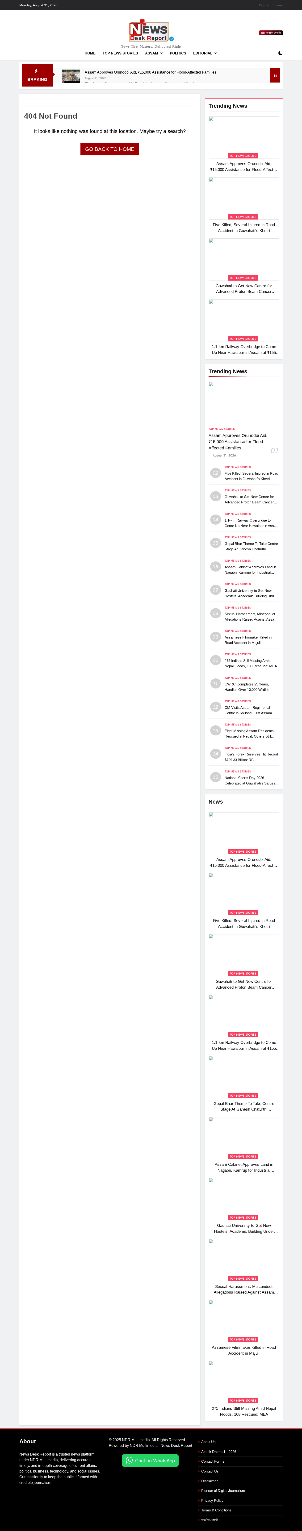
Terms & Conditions (216, 1510)
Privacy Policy (212, 1500)
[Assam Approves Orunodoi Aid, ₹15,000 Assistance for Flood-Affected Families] (71, 75)
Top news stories (120, 53)
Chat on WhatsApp (155, 1460)
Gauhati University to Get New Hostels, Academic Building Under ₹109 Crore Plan (251, 596)
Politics (178, 53)
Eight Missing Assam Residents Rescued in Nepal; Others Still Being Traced (249, 736)
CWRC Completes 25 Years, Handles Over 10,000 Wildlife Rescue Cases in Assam (247, 689)
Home (90, 53)
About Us (208, 1442)
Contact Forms (271, 5)
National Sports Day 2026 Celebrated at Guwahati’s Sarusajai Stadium (252, 783)
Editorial (202, 53)
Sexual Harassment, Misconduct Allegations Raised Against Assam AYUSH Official (251, 619)
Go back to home (109, 149)
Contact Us (210, 1471)
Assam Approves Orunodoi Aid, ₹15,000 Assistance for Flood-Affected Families (150, 72)
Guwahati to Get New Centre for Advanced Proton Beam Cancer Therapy (244, 292)
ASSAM (151, 53)
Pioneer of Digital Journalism (223, 1491)
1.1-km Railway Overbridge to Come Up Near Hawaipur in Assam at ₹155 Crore (244, 352)
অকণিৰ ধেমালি (209, 1520)
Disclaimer (209, 1481)
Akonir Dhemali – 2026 (218, 1452)
